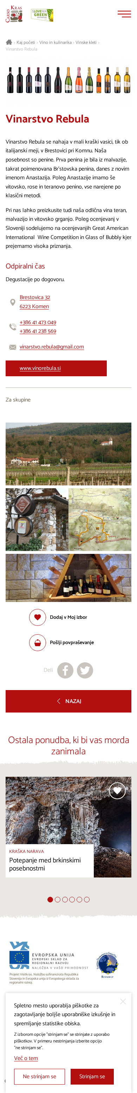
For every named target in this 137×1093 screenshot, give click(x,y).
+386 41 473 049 (38, 322)
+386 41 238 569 (38, 331)
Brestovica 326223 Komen (35, 302)
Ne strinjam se (39, 1076)
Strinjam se (92, 1076)
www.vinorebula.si (40, 368)
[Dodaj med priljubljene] (117, 790)
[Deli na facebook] (65, 670)
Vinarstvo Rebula (21, 49)
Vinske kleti (86, 42)
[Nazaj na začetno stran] (14, 14)
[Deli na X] (85, 670)
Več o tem (26, 1058)
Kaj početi (26, 42)
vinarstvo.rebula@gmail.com (52, 347)
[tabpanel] (68, 837)
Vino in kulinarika (55, 42)
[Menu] (124, 14)
